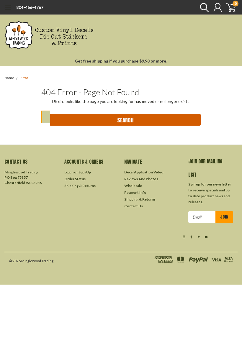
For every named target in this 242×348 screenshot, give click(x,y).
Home (9, 78)
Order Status (75, 179)
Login (68, 172)
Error (24, 78)
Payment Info (135, 192)
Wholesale (133, 185)
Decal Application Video (143, 172)
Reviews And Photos (141, 179)
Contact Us (133, 206)
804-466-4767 (29, 7)
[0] (228, 7)
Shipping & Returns (80, 185)
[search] (203, 7)
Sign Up (85, 172)
